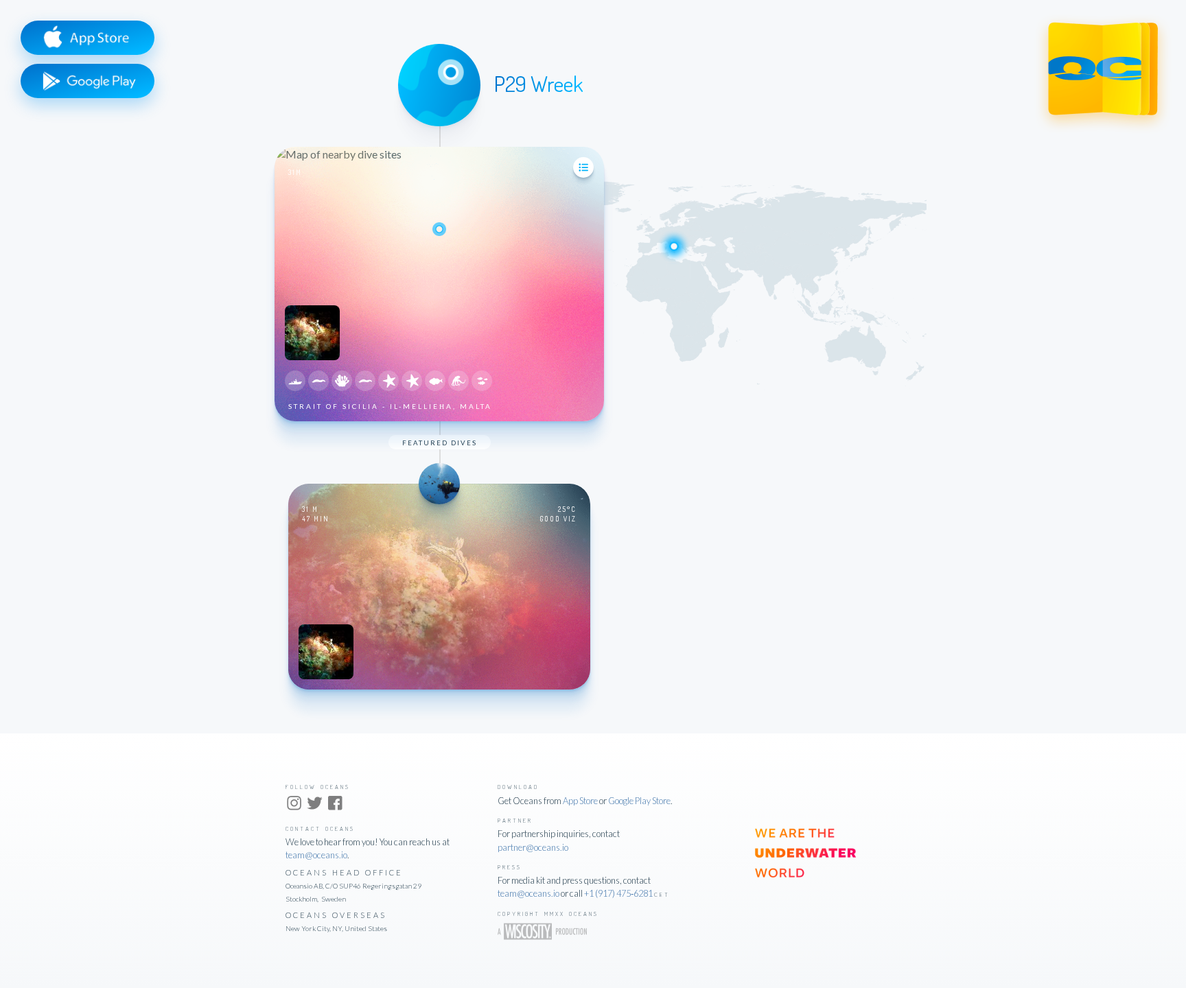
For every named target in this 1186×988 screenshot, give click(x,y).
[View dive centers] (583, 167)
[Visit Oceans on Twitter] (315, 805)
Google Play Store (639, 800)
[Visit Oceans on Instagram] (294, 805)
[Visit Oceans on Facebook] (335, 805)
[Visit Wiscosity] (547, 935)
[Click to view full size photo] (317, 355)
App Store (580, 800)
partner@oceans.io (533, 847)
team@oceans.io (316, 854)
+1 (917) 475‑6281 (618, 893)
